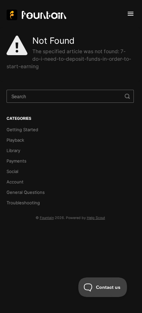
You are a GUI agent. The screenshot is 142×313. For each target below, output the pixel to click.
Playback (15, 140)
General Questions (26, 192)
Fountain (47, 218)
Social (12, 171)
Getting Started (22, 129)
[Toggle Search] (127, 96)
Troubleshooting (23, 202)
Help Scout (96, 218)
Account (15, 181)
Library (13, 150)
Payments (16, 161)
